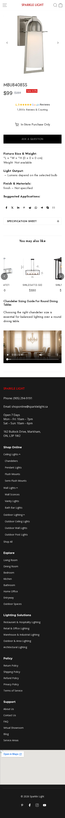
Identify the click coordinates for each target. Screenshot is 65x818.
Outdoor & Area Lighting (17, 641)
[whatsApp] (36, 208)
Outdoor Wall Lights (16, 528)
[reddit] (30, 208)
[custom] (37, 805)
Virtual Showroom (13, 727)
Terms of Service (13, 690)
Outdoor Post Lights (16, 534)
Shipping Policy (11, 671)
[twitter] (12, 208)
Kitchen (7, 578)
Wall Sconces (12, 494)
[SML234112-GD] (32, 267)
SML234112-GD (32, 285)
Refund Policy (11, 678)
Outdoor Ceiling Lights (17, 521)
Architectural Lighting (15, 647)
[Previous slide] (7, 43)
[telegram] (42, 208)
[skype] (48, 208)
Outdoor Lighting (13, 514)
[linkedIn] (18, 208)
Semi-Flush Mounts (16, 480)
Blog (6, 734)
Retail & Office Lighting (16, 628)
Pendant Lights (13, 467)
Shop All (7, 541)
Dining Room (10, 566)
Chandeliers (11, 461)
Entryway (8, 597)
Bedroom (8, 572)
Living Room (10, 560)
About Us (8, 709)
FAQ (5, 721)
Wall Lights (9, 487)
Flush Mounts (12, 474)
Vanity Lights (12, 501)
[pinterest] (24, 208)
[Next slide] (58, 43)
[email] (54, 208)
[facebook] (6, 208)
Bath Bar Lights (13, 507)
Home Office (10, 591)
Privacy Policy (11, 684)
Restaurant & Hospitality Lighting (21, 622)
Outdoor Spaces (12, 604)
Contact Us (9, 715)
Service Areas (11, 740)
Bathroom (9, 585)
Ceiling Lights (10, 454)
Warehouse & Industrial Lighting (21, 634)
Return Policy (10, 665)
